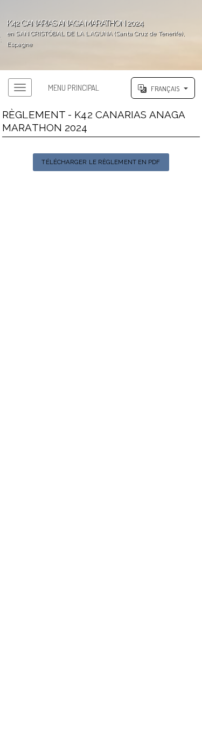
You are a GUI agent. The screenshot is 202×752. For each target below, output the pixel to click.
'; (92, 33)
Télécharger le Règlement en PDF (100, 162)
